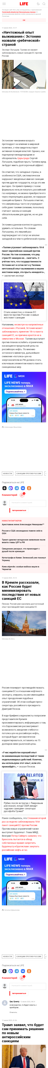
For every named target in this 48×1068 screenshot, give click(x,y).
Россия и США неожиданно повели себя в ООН (22, 532)
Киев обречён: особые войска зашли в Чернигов (20, 568)
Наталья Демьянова (12, 910)
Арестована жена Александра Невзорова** (23, 524)
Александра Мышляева (13, 427)
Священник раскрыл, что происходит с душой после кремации (21, 550)
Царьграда (23, 158)
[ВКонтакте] (22, 488)
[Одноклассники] (29, 488)
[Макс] (10, 488)
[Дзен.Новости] (4, 488)
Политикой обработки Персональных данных (18, 12)
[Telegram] (16, 488)
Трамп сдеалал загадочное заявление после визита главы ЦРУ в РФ (23, 541)
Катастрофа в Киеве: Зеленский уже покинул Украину (24, 559)
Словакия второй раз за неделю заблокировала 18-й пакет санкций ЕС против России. (24, 822)
